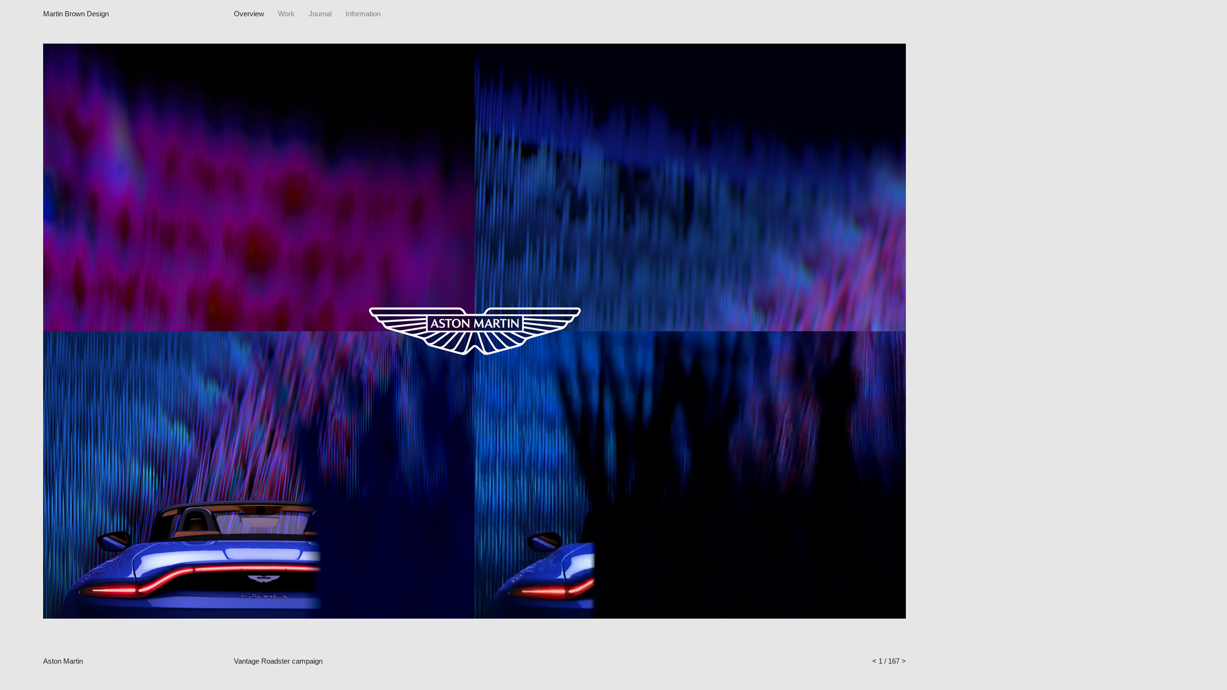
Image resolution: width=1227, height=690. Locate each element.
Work (286, 14)
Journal (320, 14)
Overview (249, 14)
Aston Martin (63, 661)
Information (363, 14)
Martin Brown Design (76, 14)
